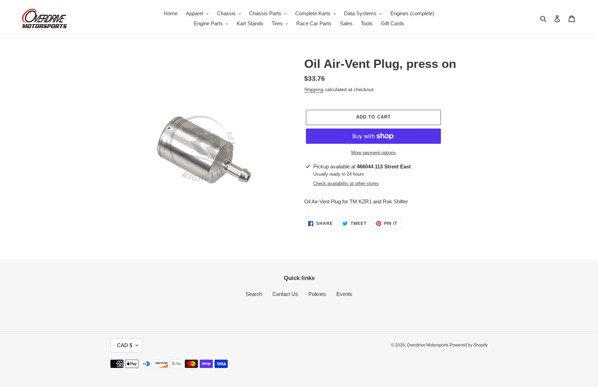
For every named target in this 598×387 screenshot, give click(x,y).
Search (254, 294)
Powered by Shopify (469, 345)
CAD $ (124, 345)
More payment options (373, 152)
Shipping (313, 89)
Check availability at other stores (346, 183)
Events (344, 294)
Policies (317, 294)
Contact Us (285, 294)
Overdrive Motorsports (427, 345)
